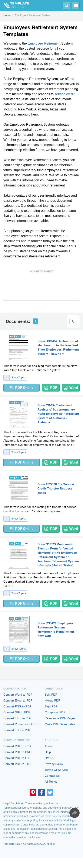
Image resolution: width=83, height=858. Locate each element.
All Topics (51, 781)
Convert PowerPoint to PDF (21, 724)
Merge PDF (52, 700)
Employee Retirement (44, 43)
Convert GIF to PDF (16, 712)
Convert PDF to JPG (17, 746)
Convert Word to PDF (17, 694)
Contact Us (52, 775)
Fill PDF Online (21, 387)
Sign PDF (51, 706)
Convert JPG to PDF (17, 730)
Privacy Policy (54, 764)
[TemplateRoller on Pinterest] (33, 792)
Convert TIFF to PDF (17, 718)
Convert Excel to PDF (17, 700)
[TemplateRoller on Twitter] (50, 792)
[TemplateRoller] (14, 5)
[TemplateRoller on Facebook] (41, 792)
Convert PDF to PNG (17, 752)
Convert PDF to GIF (16, 758)
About (49, 746)
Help (48, 752)
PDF (53, 387)
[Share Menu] (74, 813)
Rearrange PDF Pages (60, 718)
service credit (64, 94)
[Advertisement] (41, 287)
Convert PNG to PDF (17, 706)
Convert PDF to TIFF (17, 764)
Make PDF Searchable (60, 724)
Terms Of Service (56, 769)
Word (73, 387)
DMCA (49, 758)
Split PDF (51, 694)
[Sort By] (73, 321)
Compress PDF (55, 712)
